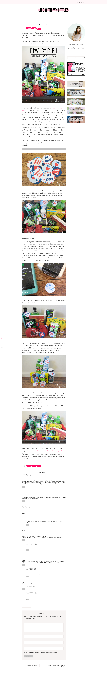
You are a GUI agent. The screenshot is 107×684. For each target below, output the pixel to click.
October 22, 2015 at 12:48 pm (31, 544)
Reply (23, 487)
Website (26, 645)
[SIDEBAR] (76, 75)
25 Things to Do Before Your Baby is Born (50, 451)
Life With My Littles (53, 10)
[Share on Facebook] (2, 336)
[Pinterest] (79, 0)
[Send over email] (2, 345)
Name (25, 634)
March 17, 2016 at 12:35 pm (27, 556)
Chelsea (24, 492)
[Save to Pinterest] (2, 342)
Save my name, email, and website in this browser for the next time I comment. (41, 652)
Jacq (23, 582)
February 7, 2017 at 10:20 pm (27, 583)
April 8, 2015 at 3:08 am (26, 507)
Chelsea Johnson (30, 568)
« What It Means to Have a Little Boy (30, 665)
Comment (26, 621)
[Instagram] (81, 0)
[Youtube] (83, 0)
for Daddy (41, 468)
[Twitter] (78, 0)
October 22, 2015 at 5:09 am (27, 531)
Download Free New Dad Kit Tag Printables (44, 148)
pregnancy (46, 468)
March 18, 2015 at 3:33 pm (27, 475)
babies (37, 468)
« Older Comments (26, 606)
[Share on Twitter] (2, 338)
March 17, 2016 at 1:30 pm (31, 569)
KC (22, 530)
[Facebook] (76, 0)
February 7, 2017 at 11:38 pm (31, 593)
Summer (24, 474)
